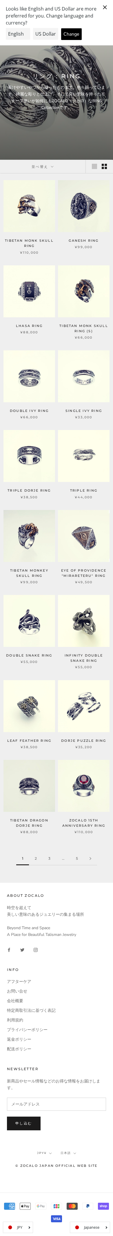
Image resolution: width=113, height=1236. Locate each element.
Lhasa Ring (29, 326)
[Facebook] (9, 949)
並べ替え (41, 166)
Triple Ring (83, 490)
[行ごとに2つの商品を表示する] (104, 166)
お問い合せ (17, 991)
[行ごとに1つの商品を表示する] (94, 166)
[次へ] (90, 858)
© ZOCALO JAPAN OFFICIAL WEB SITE (56, 1166)
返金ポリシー (19, 1039)
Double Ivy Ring (29, 411)
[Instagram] (36, 949)
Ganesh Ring (84, 241)
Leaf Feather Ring (29, 741)
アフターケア (19, 981)
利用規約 (15, 1020)
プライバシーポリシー (27, 1030)
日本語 (66, 1153)
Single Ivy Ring (83, 411)
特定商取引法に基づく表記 (31, 1010)
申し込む (23, 1123)
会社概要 (15, 1001)
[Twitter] (22, 949)
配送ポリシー (19, 1049)
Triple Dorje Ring (29, 490)
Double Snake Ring (29, 655)
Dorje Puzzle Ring (83, 741)
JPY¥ (42, 1153)
